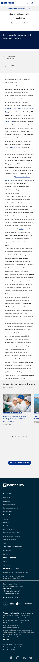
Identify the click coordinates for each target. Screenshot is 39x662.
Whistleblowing (8, 644)
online (21, 229)
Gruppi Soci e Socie (9, 539)
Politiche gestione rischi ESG (12, 628)
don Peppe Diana (15, 148)
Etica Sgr (6, 526)
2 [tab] (15, 436)
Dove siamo (7, 501)
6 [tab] (26, 436)
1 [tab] (12, 436)
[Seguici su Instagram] (18, 657)
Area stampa (7, 565)
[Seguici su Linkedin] (24, 657)
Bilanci (17, 615)
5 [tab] (23, 436)
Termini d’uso (24, 647)
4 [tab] (20, 436)
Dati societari (7, 511)
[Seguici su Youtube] (31, 657)
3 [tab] (18, 436)
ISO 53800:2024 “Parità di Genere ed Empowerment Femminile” (15, 577)
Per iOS (5, 554)
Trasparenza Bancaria (11, 613)
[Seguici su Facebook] (11, 657)
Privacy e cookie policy (10, 647)
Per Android (7, 550)
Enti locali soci (25, 615)
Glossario (6, 561)
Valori (5, 543)
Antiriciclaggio (8, 615)
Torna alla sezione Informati (19, 462)
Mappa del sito (24, 620)
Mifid (5, 623)
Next (30, 437)
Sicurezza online (22, 637)
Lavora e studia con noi (10, 508)
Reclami (6, 639)
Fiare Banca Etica (8, 529)
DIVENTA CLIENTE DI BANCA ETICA (18, 8)
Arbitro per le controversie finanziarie (15, 642)
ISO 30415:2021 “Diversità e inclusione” (15, 572)
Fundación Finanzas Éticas (11, 536)
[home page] (7, 3)
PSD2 (21, 634)
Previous (9, 436)
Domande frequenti (9, 504)
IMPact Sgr (6, 522)
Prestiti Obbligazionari (10, 634)
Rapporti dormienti (9, 637)
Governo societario (26, 613)
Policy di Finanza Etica (10, 625)
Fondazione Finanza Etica (11, 533)
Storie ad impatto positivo (12, 413)
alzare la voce (9, 122)
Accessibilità (19, 644)
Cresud (5, 519)
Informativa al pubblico (10, 620)
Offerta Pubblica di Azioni (16, 623)
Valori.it (16, 83)
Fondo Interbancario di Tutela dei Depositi (16, 618)
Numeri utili (7, 498)
